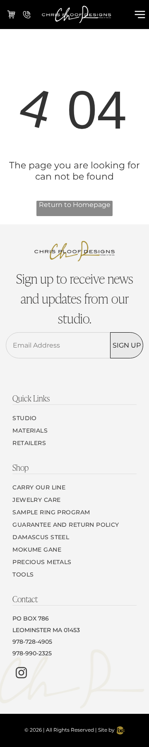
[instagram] (21, 674)
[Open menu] (140, 14)
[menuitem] (74, 418)
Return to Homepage (75, 205)
